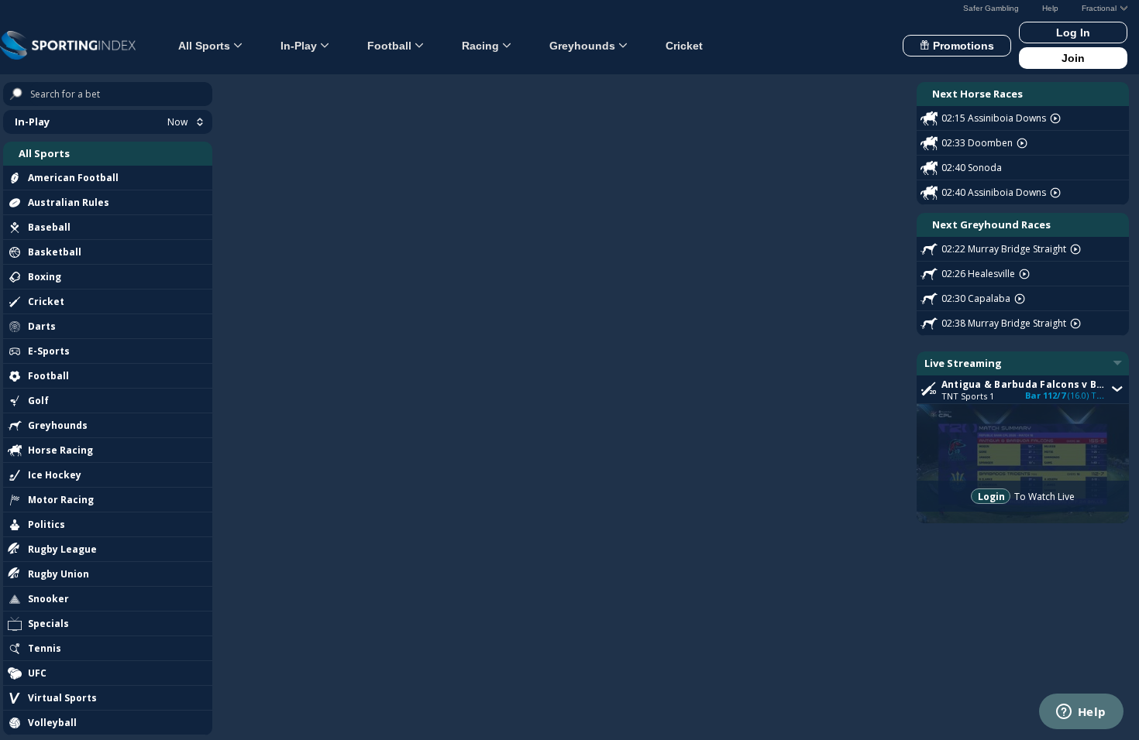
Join (1073, 58)
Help (1050, 8)
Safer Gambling (991, 8)
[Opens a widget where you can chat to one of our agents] (1081, 713)
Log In (1073, 32)
